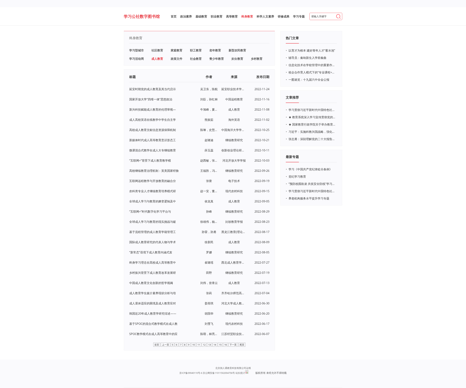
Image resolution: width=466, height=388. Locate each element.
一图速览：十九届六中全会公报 (309, 80)
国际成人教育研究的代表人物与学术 (152, 242)
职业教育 (216, 16)
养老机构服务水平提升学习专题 (309, 198)
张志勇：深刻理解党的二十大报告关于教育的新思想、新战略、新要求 (312, 139)
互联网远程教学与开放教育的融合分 (152, 181)
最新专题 (292, 156)
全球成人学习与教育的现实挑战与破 (152, 222)
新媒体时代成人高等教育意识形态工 (152, 140)
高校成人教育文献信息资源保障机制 (152, 130)
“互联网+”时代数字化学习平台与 (150, 211)
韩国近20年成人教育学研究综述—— (152, 313)
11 (199, 344)
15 (220, 344)
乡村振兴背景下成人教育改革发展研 (152, 273)
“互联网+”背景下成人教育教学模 (150, 160)
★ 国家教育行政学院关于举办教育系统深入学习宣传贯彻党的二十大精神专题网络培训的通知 (312, 124)
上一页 (165, 344)
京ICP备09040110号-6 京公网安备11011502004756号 (207, 373)
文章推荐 (292, 97)
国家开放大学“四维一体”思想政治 (150, 99)
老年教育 (215, 50)
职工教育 (196, 50)
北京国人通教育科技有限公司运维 (233, 368)
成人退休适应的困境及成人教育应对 (152, 303)
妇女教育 (237, 59)
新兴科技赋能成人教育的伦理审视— (152, 109)
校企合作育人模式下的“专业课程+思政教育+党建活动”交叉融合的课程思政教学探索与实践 (312, 72)
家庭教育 (176, 50)
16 (225, 344)
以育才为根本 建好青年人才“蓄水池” (312, 50)
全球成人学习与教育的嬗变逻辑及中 (152, 201)
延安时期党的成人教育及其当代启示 (152, 89)
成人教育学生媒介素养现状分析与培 (152, 293)
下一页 (233, 344)
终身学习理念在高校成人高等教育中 (152, 262)
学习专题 (299, 16)
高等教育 (232, 16)
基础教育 (201, 16)
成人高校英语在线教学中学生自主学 (152, 120)
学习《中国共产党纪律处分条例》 (310, 169)
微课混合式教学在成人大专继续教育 (152, 150)
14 (215, 344)
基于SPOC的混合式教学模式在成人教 (153, 324)
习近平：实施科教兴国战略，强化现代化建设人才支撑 (312, 132)
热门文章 (292, 38)
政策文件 (176, 59)
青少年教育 (216, 59)
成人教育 (157, 59)
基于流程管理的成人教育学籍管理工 (152, 232)
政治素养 (186, 16)
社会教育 (196, 59)
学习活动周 (136, 59)
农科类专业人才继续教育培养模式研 (152, 191)
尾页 (242, 344)
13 (209, 344)
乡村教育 (256, 59)
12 (204, 344)
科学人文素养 (265, 16)
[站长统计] (247, 372)
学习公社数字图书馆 (142, 16)
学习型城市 (136, 50)
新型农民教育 (237, 50)
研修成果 (283, 16)
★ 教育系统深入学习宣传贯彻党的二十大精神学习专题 (312, 117)
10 (193, 344)
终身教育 (247, 16)
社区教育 (157, 50)
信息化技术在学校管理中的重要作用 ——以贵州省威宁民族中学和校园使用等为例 (312, 65)
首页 (174, 16)
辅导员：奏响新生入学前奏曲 (307, 58)
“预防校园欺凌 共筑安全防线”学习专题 (312, 184)
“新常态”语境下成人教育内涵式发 (150, 252)
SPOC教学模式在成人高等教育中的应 (153, 334)
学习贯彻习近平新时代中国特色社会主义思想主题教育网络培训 (312, 110)
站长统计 (240, 373)
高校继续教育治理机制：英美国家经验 (154, 171)
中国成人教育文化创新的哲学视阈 (151, 283)
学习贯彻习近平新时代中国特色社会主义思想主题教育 (312, 191)
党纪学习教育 (297, 177)
